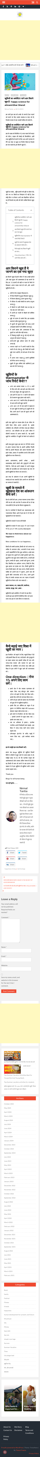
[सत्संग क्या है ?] (12, 1069)
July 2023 (7, 1157)
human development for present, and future (19, 1315)
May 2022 (7, 1214)
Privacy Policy (6, 1437)
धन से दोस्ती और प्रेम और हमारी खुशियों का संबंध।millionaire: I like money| (20, 887)
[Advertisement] (20, 40)
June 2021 (7, 1259)
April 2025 (8, 1112)
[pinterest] (11, 7)
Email (3, 956)
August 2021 (8, 1251)
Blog (27, 1427)
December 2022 (9, 1185)
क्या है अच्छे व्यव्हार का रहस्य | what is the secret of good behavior (18, 881)
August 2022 (8, 1202)
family (7, 95)
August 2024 (8, 1120)
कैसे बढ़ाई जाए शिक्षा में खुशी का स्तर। (22, 250)
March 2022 (8, 1222)
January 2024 (8, 1141)
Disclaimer (18, 1430)
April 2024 (8, 1132)
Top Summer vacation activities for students (19, 1082)
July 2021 (7, 1255)
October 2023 (9, 1149)
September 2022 (9, 1198)
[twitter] (7, 7)
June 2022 (7, 1210)
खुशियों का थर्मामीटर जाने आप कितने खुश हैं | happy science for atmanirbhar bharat (23, 221)
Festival (6, 1298)
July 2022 (7, 1206)
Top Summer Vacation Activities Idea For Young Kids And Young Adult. (18, 1076)
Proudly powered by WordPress (12, 1448)
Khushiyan (14, 95)
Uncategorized (9, 1355)
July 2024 (7, 1124)
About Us (7, 1427)
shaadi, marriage (9, 1339)
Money (6, 1327)
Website (4, 965)
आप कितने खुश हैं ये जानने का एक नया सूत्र (23, 230)
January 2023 (8, 1181)
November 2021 (9, 1239)
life (5, 1323)
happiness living (10, 869)
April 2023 (8, 1169)
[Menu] (3, 2)
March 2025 (8, 1116)
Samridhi (23, 95)
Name (4, 947)
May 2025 (7, 1108)
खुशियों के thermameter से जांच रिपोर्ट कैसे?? (23, 237)
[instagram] (19, 7)
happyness (7, 1310)
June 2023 (7, 1161)
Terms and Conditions (29, 1431)
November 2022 (9, 1190)
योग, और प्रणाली (8, 1368)
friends (6, 1306)
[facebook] (3, 7)
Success (6, 1343)
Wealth (6, 1359)
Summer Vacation (10, 1347)
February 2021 (9, 1275)
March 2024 (8, 1136)
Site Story (18, 1427)
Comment (5, 917)
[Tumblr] (23, 7)
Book (6, 1290)
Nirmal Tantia (9, 109)
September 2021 (9, 1247)
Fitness (6, 1302)
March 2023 (8, 1173)
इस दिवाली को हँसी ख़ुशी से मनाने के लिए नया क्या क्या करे (19, 1062)
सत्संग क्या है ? (27, 1066)
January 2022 (8, 1230)
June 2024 (7, 1128)
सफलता (6, 1372)
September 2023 (9, 1153)
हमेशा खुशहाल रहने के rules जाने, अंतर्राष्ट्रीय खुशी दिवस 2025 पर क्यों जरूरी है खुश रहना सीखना (20, 1087)
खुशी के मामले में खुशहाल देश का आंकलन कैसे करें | (23, 243)
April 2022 (8, 1218)
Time (6, 1351)
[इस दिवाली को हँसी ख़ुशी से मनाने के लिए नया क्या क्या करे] (12, 1055)
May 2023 (7, 1165)
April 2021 (8, 1267)
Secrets (6, 1335)
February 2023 (9, 1177)
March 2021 (8, 1271)
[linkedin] (15, 7)
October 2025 (9, 1104)
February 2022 (9, 1226)
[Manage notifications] (5, 1452)
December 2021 (9, 1234)
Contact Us (7, 1430)
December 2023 (9, 1145)
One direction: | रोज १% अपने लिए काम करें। (23, 256)
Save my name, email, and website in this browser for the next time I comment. (10, 981)
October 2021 (9, 1243)
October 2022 (9, 1194)
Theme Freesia (21, 1450)
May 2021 (7, 1263)
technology (21, 869)
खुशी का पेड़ (7, 1364)
